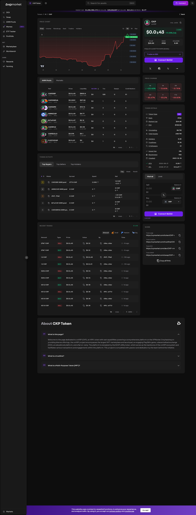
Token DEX (149, 246)
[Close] (26, 257)
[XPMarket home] (13, 4)
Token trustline (150, 239)
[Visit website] (159, 68)
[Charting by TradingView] (42, 66)
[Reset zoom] (42, 34)
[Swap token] (168, 68)
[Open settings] (192, 3)
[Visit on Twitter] (150, 68)
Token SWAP (150, 253)
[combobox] (109, 3)
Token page (149, 233)
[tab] (47, 80)
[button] (41, 28)
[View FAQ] (46, 3)
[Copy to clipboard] (49, 182)
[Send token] (177, 68)
